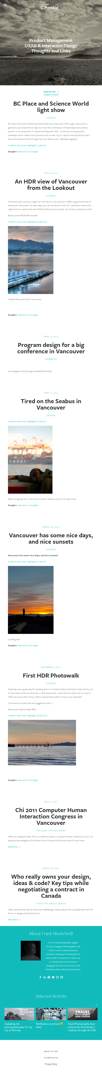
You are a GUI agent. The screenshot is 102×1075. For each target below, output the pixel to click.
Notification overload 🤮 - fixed (50, 1025)
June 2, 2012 (51, 95)
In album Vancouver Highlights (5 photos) (27, 221)
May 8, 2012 (51, 173)
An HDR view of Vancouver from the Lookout (51, 184)
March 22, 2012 (51, 526)
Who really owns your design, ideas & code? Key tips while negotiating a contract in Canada (51, 886)
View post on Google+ (28, 151)
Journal (51, 117)
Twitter (55, 961)
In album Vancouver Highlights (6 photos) (27, 715)
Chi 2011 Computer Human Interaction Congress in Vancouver (51, 816)
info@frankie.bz (51, 1058)
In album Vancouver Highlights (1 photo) (27, 145)
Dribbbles (51, 359)
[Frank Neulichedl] (44, 977)
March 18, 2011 (51, 868)
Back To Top (51, 1051)
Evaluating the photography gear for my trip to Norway (18, 1027)
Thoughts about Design (51, 903)
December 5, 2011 (51, 667)
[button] (93, 1004)
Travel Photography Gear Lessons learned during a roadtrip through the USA (82, 1027)
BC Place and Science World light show (51, 106)
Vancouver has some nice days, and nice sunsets (51, 538)
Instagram (51, 965)
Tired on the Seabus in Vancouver (51, 404)
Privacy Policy (51, 1064)
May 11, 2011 (51, 801)
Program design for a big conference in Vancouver (51, 347)
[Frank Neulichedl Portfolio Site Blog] (40, 977)
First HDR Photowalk (51, 675)
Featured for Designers (51, 830)
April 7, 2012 (51, 392)
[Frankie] (49, 977)
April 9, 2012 (51, 336)
